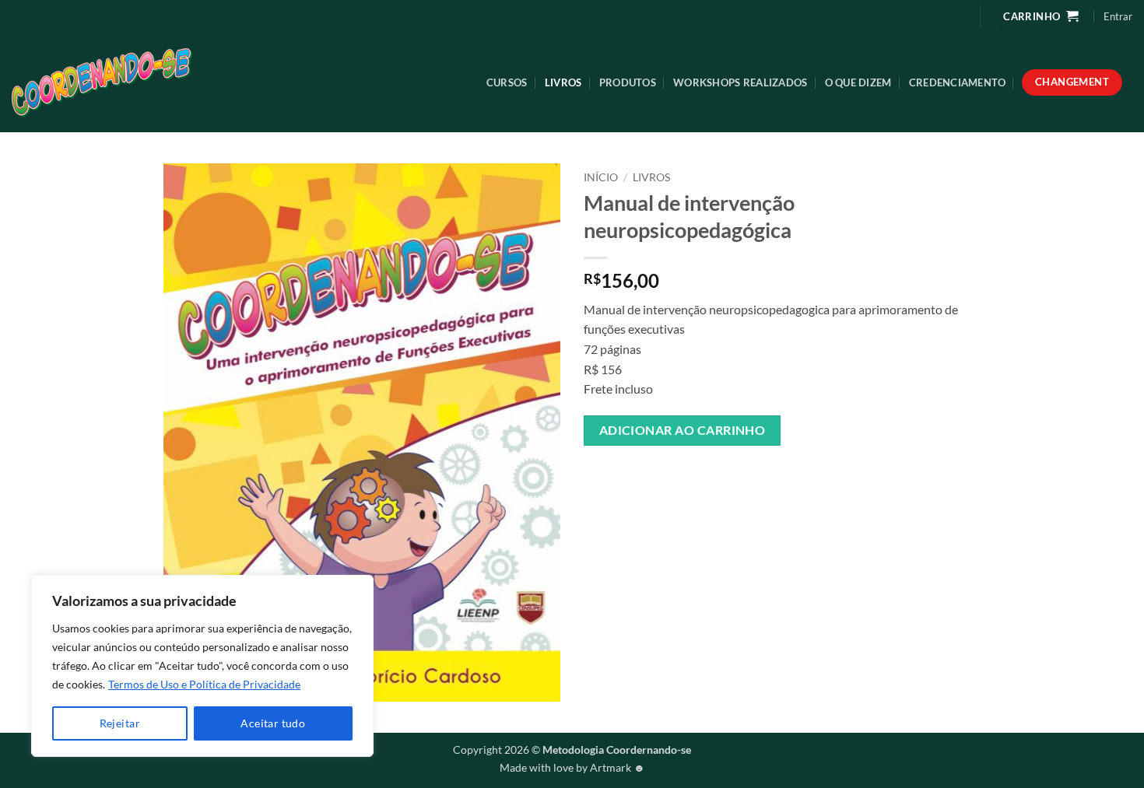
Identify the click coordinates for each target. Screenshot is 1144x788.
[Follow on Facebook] (930, 16)
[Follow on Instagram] (955, 16)
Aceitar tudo (272, 723)
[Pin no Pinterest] (682, 475)
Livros (563, 82)
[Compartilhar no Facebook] (598, 475)
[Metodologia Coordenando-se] (141, 83)
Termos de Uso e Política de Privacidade (204, 684)
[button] (1118, 16)
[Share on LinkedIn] (710, 475)
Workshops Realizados (740, 82)
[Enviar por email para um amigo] (654, 475)
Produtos (627, 82)
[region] (202, 666)
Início (601, 177)
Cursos (507, 82)
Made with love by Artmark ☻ (572, 767)
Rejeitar (120, 723)
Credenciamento (957, 82)
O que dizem (858, 82)
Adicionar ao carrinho (682, 430)
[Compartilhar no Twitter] (626, 475)
